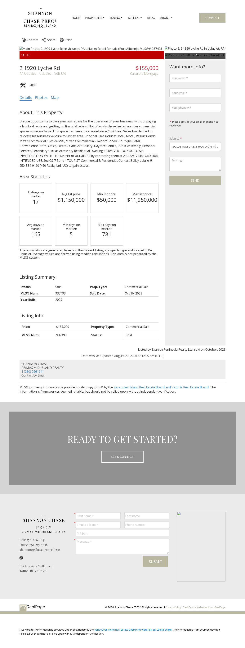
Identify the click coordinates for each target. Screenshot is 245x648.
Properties (93, 18)
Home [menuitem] (76, 18)
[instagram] (22, 558)
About (165, 18)
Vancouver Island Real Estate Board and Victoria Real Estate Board (161, 387)
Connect (212, 18)
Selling (134, 18)
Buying (115, 18)
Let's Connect (122, 457)
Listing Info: (32, 315)
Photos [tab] (41, 97)
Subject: (174, 138)
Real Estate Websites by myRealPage (204, 607)
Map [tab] (55, 97)
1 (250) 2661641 (32, 371)
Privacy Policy (173, 607)
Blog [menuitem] (151, 18)
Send (195, 180)
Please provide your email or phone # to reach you (193, 123)
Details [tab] (26, 97)
